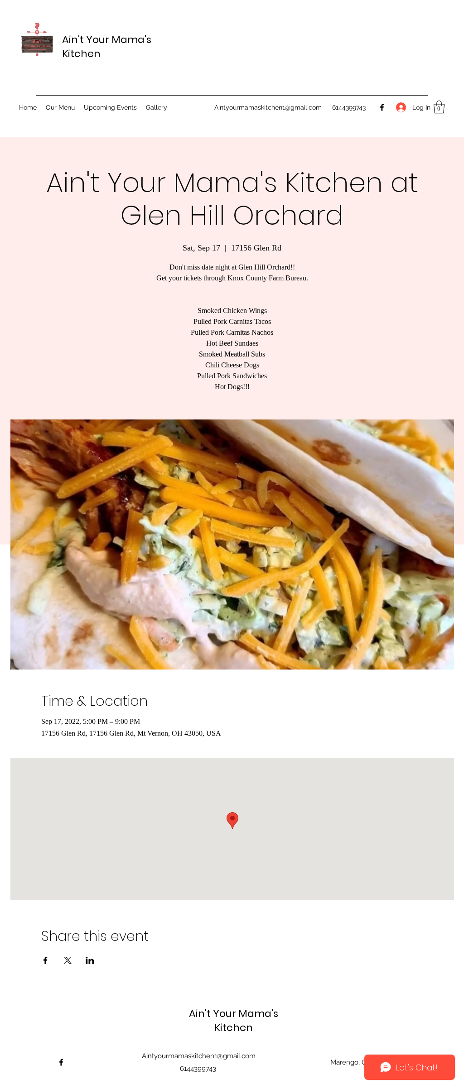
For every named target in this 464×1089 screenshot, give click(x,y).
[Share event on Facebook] (45, 960)
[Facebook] (382, 107)
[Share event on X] (67, 960)
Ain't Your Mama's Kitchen (233, 1021)
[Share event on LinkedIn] (90, 960)
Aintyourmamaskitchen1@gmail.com (268, 107)
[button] (439, 107)
